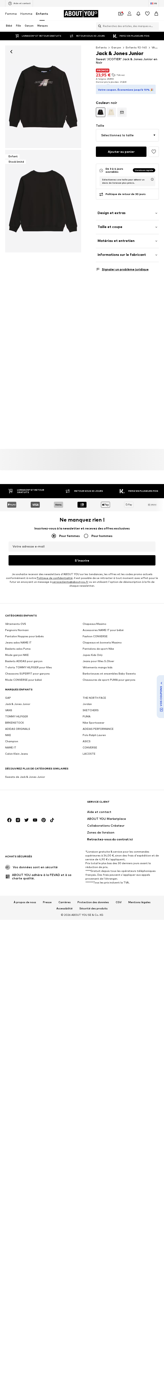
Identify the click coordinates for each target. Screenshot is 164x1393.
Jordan (87, 704)
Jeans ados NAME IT (18, 642)
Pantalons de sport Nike (98, 648)
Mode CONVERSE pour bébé (23, 679)
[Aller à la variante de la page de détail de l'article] (100, 112)
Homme (26, 13)
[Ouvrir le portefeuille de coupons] (120, 13)
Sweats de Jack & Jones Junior (25, 776)
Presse (47, 902)
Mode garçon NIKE (17, 655)
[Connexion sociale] (9, 820)
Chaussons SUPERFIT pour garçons (27, 673)
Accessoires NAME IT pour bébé (103, 630)
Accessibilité (64, 908)
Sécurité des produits (93, 908)
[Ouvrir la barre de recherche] (98, 26)
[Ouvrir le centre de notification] (138, 13)
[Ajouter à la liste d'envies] (154, 152)
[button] (127, 135)
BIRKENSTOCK (14, 722)
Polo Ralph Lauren (94, 735)
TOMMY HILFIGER (16, 716)
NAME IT (10, 747)
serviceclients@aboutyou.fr (70, 581)
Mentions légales (139, 902)
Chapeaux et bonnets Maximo (102, 642)
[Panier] (156, 13)
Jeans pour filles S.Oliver (98, 661)
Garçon (116, 47)
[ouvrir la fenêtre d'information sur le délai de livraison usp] (152, 179)
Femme (11, 13)
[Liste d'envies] (147, 13)
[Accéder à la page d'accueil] (28, 804)
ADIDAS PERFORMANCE (98, 728)
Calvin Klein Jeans (16, 753)
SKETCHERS (91, 710)
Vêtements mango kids (98, 667)
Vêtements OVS (15, 623)
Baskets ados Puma (18, 648)
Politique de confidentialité (55, 578)
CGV (119, 902)
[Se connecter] (129, 13)
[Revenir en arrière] (11, 51)
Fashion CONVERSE (95, 636)
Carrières (65, 902)
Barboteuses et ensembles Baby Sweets (109, 673)
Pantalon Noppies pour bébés (24, 636)
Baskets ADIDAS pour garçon (23, 661)
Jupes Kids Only (93, 655)
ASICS (87, 741)
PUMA (87, 716)
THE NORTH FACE (94, 697)
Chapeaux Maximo (94, 623)
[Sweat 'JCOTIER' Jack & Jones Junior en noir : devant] (43, 96)
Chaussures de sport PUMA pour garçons (109, 679)
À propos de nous (25, 902)
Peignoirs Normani (17, 630)
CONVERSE (90, 747)
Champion (11, 741)
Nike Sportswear (93, 722)
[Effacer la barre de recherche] (156, 26)
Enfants (42, 13)
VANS (8, 710)
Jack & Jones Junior (17, 704)
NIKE (8, 735)
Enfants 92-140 (136, 47)
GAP (8, 697)
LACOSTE (89, 753)
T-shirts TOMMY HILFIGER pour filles (28, 667)
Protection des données (93, 902)
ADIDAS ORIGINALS (17, 728)
